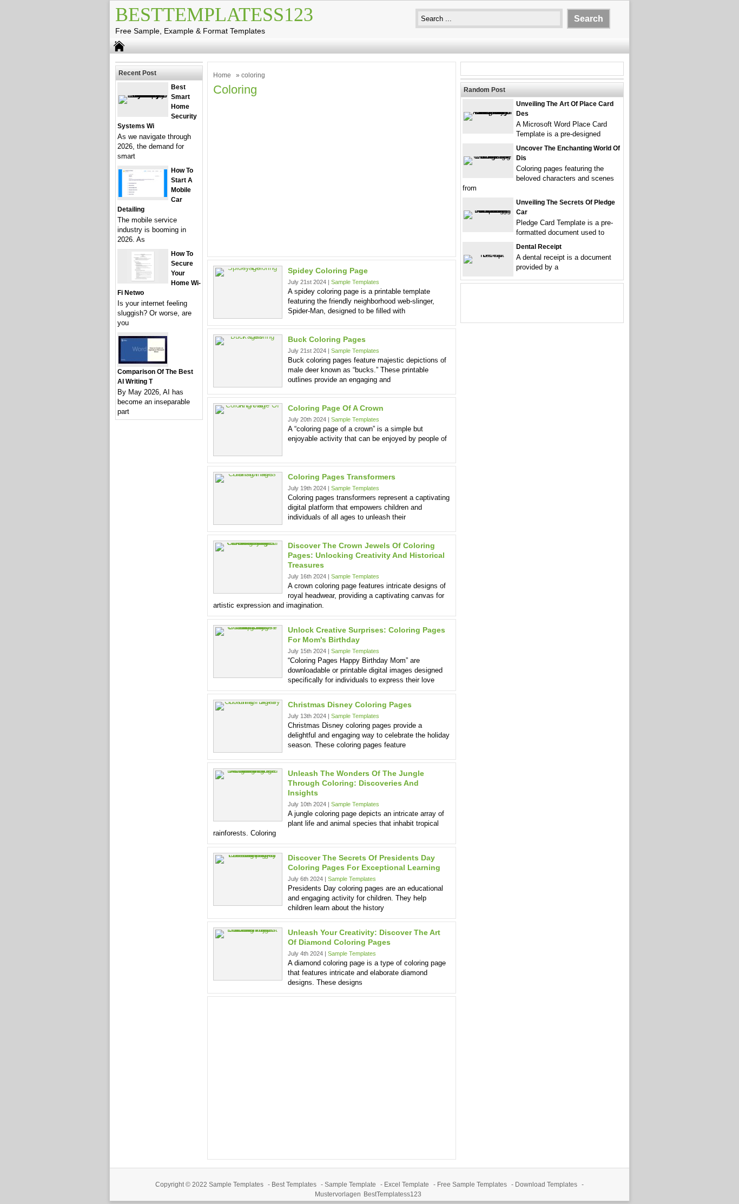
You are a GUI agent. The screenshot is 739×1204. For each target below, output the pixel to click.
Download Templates (546, 1184)
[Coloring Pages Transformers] (247, 474)
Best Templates (294, 1184)
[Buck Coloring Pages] (247, 336)
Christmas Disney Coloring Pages (350, 704)
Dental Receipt (539, 247)
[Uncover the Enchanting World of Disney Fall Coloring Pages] (488, 156)
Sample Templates (355, 282)
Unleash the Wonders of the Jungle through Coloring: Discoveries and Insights (356, 783)
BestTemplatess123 (214, 14)
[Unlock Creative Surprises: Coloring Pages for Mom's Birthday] (247, 627)
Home (222, 75)
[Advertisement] (331, 175)
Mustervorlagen (338, 1194)
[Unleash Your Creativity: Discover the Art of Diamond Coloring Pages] (247, 929)
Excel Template (406, 1184)
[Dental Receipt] (488, 255)
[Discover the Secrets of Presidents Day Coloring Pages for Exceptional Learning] (247, 855)
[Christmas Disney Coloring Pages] (247, 702)
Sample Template (350, 1184)
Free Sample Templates (472, 1184)
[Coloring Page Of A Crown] (247, 405)
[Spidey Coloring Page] (247, 268)
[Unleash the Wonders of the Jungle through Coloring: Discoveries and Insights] (247, 770)
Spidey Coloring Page (328, 270)
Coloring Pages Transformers (341, 476)
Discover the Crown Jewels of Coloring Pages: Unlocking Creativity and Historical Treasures (366, 555)
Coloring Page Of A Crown (336, 408)
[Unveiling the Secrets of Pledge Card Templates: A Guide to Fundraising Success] (488, 210)
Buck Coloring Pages (327, 339)
